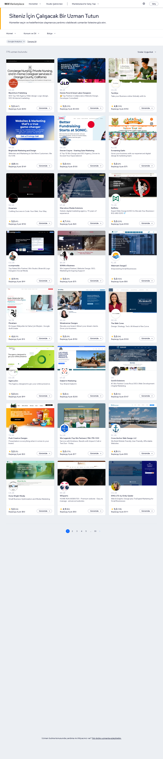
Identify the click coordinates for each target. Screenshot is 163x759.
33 (95, 531)
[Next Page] (100, 531)
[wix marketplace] (14, 3)
